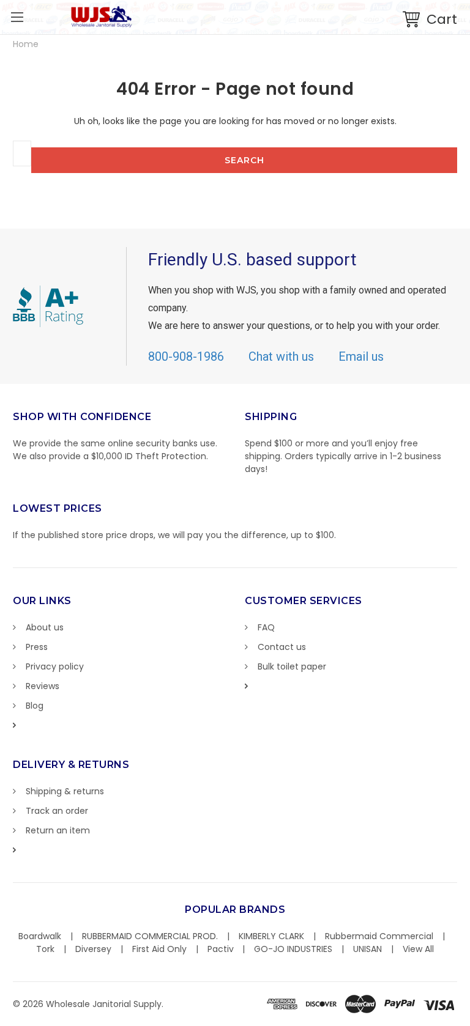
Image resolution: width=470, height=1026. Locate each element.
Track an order (57, 811)
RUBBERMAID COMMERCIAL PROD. (150, 936)
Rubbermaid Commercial (379, 936)
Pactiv (220, 949)
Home (26, 44)
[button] (469, 1019)
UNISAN (367, 949)
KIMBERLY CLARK (271, 936)
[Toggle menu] (17, 17)
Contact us (282, 647)
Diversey (93, 949)
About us (45, 627)
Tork (45, 949)
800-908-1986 (186, 356)
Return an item (58, 830)
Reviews (42, 686)
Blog (34, 705)
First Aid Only (159, 949)
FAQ (266, 627)
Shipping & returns (65, 791)
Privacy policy (55, 666)
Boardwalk (39, 936)
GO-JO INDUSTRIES (293, 949)
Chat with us (281, 356)
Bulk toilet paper (292, 666)
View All (418, 949)
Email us (361, 356)
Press (37, 647)
